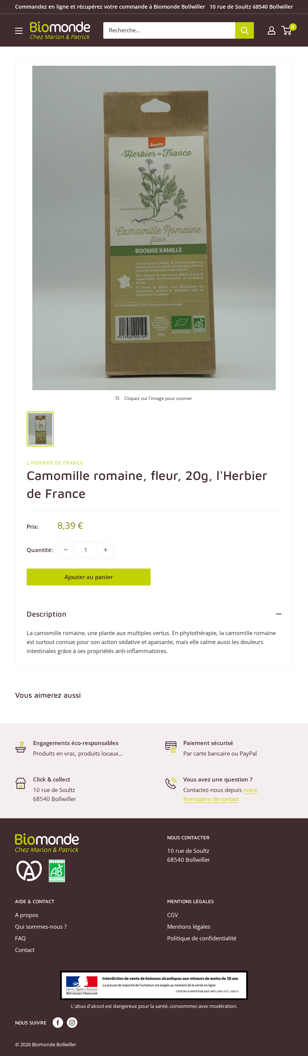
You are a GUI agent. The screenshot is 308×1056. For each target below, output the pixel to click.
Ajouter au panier (89, 577)
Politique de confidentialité (201, 938)
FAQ (20, 938)
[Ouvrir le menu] (19, 31)
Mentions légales (188, 926)
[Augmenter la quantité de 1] (105, 550)
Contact (25, 949)
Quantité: (40, 550)
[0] (286, 30)
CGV (172, 915)
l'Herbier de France (55, 462)
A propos (26, 915)
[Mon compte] (271, 30)
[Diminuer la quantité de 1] (66, 550)
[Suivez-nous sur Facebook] (58, 1022)
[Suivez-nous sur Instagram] (72, 1022)
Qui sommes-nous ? (40, 926)
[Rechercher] (244, 30)
